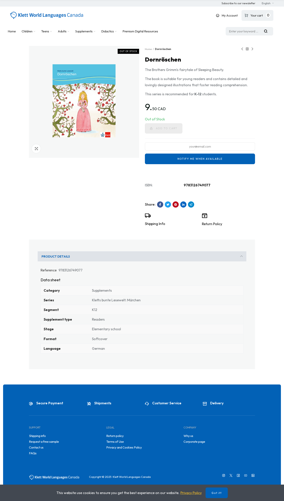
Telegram (191, 204)
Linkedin (183, 204)
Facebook (160, 204)
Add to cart (166, 128)
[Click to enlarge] (36, 148)
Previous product (242, 49)
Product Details (56, 256)
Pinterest (176, 204)
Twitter (168, 204)
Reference (49, 270)
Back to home (247, 49)
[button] (238, 3)
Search (267, 31)
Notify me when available (200, 159)
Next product (252, 49)
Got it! (217, 493)
